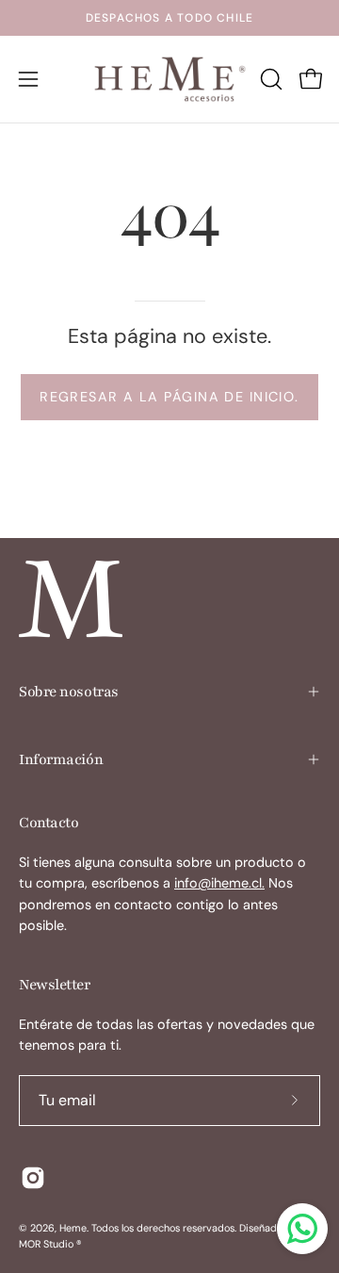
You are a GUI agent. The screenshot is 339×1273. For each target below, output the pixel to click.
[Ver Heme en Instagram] (33, 1178)
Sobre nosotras (69, 691)
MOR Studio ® (50, 1243)
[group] (169, 18)
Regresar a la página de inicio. (169, 396)
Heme (73, 1227)
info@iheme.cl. (219, 882)
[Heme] (170, 79)
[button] (269, 79)
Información (61, 759)
